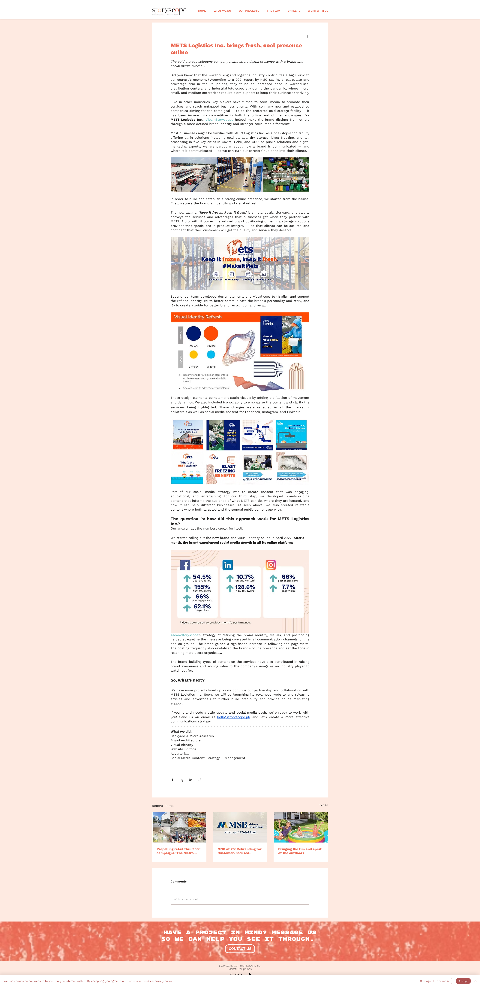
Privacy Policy (163, 980)
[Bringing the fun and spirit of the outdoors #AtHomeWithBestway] (301, 827)
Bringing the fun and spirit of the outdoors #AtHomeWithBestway (300, 851)
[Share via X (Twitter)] (181, 780)
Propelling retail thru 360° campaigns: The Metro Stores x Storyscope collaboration (178, 851)
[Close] (475, 981)
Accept (463, 980)
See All (324, 804)
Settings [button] (425, 980)
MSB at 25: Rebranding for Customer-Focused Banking (240, 851)
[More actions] (307, 36)
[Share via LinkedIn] (191, 780)
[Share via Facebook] (172, 780)
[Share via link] (200, 780)
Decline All (443, 980)
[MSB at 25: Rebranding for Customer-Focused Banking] (240, 827)
